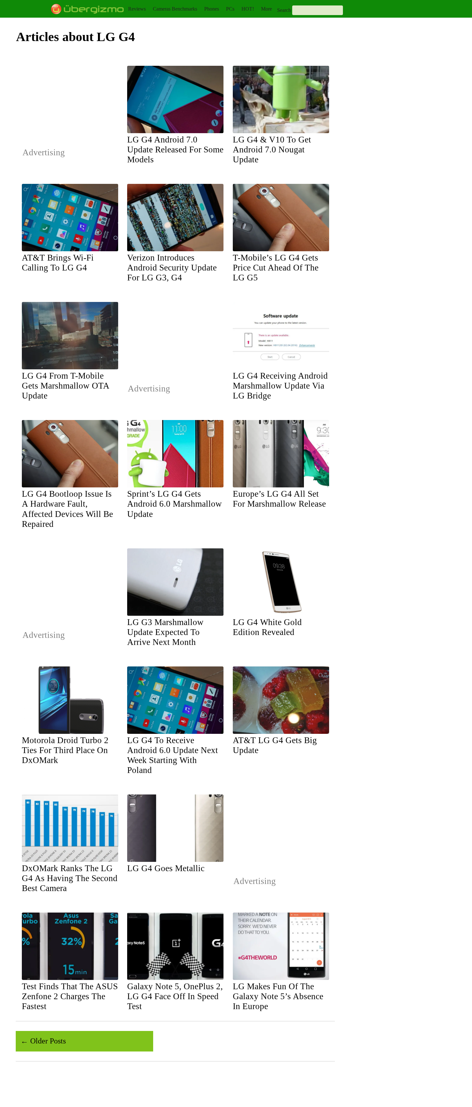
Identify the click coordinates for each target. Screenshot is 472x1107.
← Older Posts (43, 1041)
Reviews (137, 9)
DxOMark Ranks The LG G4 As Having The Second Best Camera (70, 878)
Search (284, 10)
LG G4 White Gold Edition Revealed (267, 627)
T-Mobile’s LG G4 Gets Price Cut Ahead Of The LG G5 (276, 267)
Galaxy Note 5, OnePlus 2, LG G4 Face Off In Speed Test (175, 996)
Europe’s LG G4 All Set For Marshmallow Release (279, 499)
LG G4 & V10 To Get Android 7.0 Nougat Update (272, 149)
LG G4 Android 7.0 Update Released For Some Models (175, 149)
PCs (230, 9)
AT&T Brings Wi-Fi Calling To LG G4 (58, 262)
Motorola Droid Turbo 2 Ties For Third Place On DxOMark (65, 750)
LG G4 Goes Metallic (166, 868)
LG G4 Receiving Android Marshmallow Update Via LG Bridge (280, 385)
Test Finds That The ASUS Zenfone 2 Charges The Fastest (70, 996)
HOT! (247, 9)
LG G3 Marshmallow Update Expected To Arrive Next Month (165, 632)
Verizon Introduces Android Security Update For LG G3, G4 (172, 267)
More (266, 9)
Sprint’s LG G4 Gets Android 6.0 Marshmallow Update (174, 504)
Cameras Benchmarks (175, 9)
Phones (211, 9)
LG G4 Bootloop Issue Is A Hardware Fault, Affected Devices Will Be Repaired (67, 508)
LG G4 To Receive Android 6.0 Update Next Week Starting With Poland (172, 755)
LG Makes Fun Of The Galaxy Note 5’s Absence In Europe (278, 996)
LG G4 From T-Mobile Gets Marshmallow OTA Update (65, 385)
